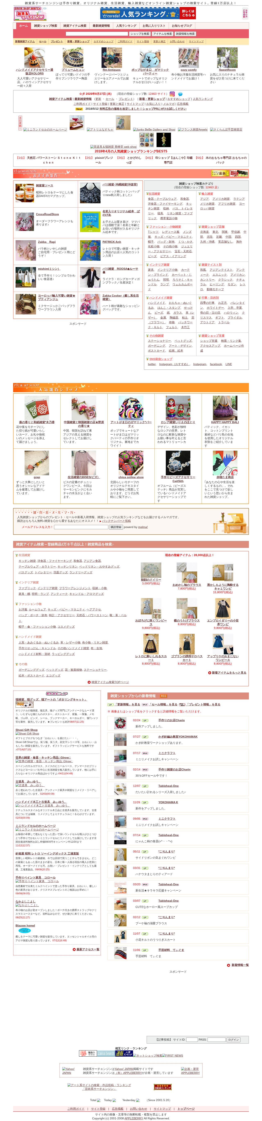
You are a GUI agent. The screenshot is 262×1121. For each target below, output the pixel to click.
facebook (216, 364)
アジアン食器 (92, 560)
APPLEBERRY (133, 1118)
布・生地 (96, 648)
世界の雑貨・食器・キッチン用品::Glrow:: (43, 757)
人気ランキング (126, 25)
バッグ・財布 (166, 241)
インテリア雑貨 (159, 264)
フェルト (171, 327)
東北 (215, 231)
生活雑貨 (154, 193)
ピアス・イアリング (173, 256)
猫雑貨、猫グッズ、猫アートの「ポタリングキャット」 (51, 699)
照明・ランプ (40, 593)
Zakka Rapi (47, 241)
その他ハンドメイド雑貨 (73, 648)
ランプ (164, 284)
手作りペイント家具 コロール (36, 877)
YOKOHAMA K (168, 802)
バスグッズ (26, 572)
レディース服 (170, 231)
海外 (239, 241)
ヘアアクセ (94, 609)
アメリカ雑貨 (221, 198)
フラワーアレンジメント (75, 588)
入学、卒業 (235, 307)
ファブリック (27, 588)
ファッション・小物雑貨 (165, 226)
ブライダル (235, 317)
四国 (238, 236)
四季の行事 (207, 302)
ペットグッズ (183, 340)
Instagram (199, 364)
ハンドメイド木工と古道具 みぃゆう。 (41, 801)
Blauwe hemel (25, 925)
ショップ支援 (208, 340)
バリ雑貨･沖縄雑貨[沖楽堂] (120, 184)
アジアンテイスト (221, 269)
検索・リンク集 (231, 340)
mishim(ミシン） (49, 268)
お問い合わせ (177, 41)
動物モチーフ (215, 289)
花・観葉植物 (73, 669)
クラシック (225, 279)
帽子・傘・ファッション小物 (37, 626)
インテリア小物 (167, 269)
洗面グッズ (60, 572)
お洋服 (23, 609)
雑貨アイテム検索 (74, 25)
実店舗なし (225, 241)
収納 (166, 208)
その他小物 (170, 246)
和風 (203, 269)
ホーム (23, 25)
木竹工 (185, 327)
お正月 (222, 302)
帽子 (151, 241)
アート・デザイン (180, 345)
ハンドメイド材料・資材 (34, 654)
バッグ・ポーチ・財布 (33, 615)
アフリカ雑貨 (226, 203)
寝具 (160, 213)
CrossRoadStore (47, 214)
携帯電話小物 (168, 218)
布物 (172, 322)
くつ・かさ (185, 241)
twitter (152, 364)
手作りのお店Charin (171, 720)
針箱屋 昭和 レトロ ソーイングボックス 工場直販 (47, 853)
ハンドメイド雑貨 (160, 297)
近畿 (219, 236)
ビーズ (152, 256)
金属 (163, 317)
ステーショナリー (159, 340)
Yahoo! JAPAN (124, 1069)
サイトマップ (196, 41)
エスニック (219, 274)
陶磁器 (174, 317)
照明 (166, 279)
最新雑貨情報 (101, 25)
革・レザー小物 (70, 642)
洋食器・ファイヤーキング (165, 203)
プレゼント (126, 99)
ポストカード (156, 350)
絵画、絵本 (176, 350)
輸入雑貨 (207, 193)
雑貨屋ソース (44, 185)
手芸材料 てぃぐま (171, 950)
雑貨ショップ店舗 (213, 226)
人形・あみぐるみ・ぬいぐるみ (39, 642)
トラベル (224, 322)
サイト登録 (143, 41)
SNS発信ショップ (160, 359)
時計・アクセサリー (62, 615)
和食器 (184, 198)
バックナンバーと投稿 (116, 520)
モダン (232, 284)
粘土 (185, 317)
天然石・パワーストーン (92, 615)
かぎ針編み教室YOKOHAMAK (178, 736)
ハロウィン (231, 312)
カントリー (207, 279)
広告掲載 (183, 103)
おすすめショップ (103, 41)
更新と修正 (159, 41)
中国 (228, 236)
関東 (225, 231)
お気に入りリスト (154, 25)
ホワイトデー (215, 307)
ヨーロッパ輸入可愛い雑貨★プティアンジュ (56, 297)
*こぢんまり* (166, 851)
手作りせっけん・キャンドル (37, 648)
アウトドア (207, 322)
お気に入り (153, 103)
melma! (143, 527)
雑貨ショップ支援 (213, 335)
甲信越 (235, 231)
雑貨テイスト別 (212, 264)
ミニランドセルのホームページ (36, 825)
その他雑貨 (156, 335)
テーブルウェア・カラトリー (37, 566)
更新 (98, 99)
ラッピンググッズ (63, 654)
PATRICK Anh (112, 241)
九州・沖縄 (207, 241)
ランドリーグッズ (80, 572)
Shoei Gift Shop (27, 729)
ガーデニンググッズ (31, 669)
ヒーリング (217, 284)
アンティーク (59, 593)
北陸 (209, 236)
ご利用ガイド (125, 41)
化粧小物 (153, 246)
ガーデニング (156, 345)
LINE (229, 364)
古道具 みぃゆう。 (28, 781)
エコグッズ (53, 675)
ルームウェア (37, 609)
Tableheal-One (168, 785)
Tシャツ (153, 231)
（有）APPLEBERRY (128, 1072)
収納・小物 (99, 588)
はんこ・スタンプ (168, 307)
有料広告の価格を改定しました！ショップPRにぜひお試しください (142, 108)
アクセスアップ (210, 345)
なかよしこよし (26, 901)
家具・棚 (24, 593)
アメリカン (237, 274)
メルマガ (169, 103)
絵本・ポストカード (31, 675)
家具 (151, 269)
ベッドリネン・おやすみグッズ (99, 566)
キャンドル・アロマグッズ (86, 593)
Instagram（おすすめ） (174, 364)
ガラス (177, 312)
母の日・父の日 (210, 312)
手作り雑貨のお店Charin (174, 769)
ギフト (219, 317)
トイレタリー (43, 572)
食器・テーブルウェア (162, 198)
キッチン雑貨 (27, 560)
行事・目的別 (210, 297)
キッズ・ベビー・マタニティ (173, 236)
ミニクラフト (167, 753)
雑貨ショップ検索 (45, 25)
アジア (204, 198)
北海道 (204, 231)
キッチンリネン (68, 566)
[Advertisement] (78, 351)
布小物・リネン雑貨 (95, 642)
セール (110, 99)
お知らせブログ (182, 25)
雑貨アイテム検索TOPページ (110, 682)
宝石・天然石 (183, 251)
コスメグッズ (66, 626)
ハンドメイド (156, 302)
